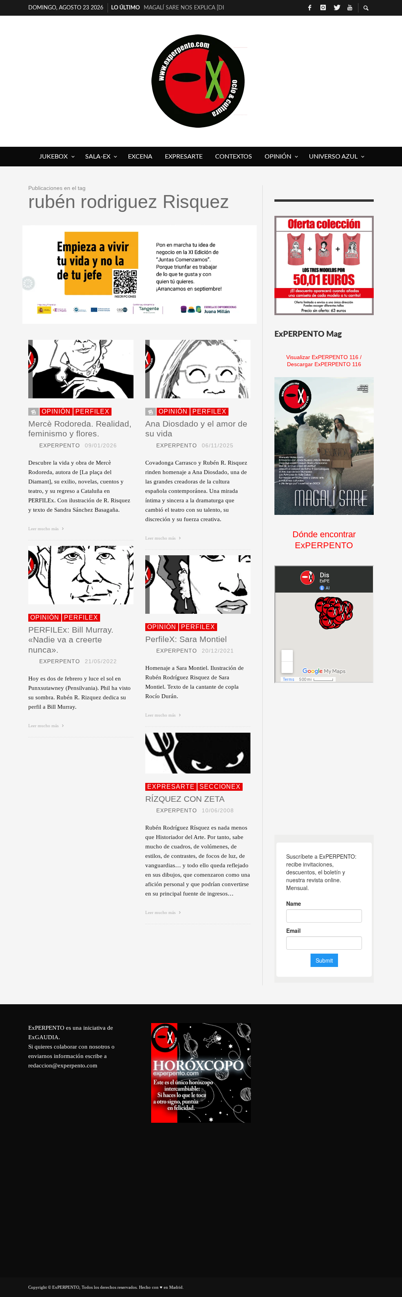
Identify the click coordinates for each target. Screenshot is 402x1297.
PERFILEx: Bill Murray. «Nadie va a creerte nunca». (70, 639)
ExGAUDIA (43, 1037)
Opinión (56, 411)
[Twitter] (336, 8)
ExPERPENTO (59, 445)
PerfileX (92, 411)
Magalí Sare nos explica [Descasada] (184, 8)
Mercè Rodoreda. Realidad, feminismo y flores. (80, 428)
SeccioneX (220, 786)
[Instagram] (323, 8)
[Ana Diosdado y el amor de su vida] (185, 369)
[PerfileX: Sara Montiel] (185, 585)
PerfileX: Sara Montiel (186, 639)
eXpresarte (171, 786)
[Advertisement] (333, 759)
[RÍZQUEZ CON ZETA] (185, 753)
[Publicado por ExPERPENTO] (31, 445)
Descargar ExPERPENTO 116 (324, 364)
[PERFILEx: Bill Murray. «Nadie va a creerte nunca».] (68, 575)
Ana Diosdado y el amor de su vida (196, 428)
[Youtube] (350, 8)
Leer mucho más (44, 528)
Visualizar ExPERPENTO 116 (322, 357)
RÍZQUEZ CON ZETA (185, 798)
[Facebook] (310, 8)
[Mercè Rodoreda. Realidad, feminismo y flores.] (68, 369)
